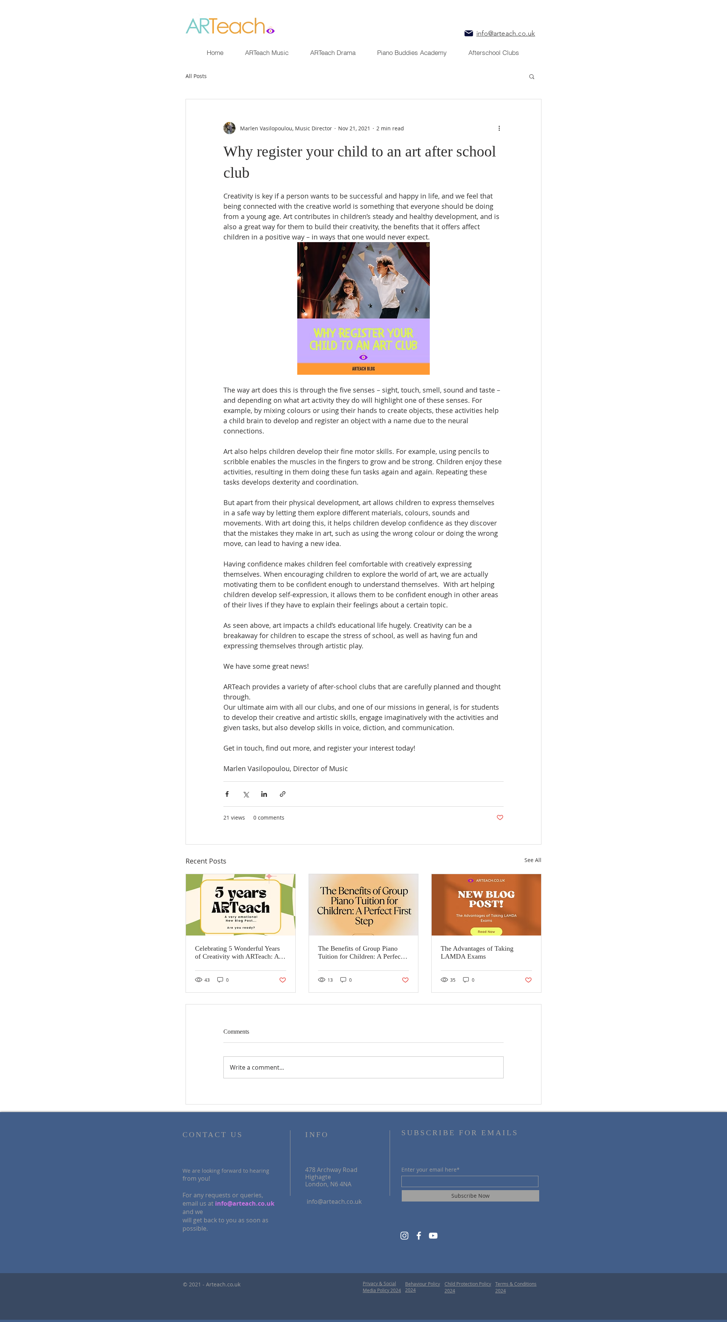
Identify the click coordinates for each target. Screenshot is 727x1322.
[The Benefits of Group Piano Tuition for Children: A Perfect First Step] (363, 905)
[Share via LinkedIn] (264, 794)
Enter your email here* (430, 1169)
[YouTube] (433, 1235)
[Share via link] (282, 794)
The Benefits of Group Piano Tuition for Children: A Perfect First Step (360, 953)
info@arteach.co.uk (245, 1203)
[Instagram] (404, 1235)
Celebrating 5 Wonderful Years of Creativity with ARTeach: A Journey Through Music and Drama (237, 953)
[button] (531, 76)
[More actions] (499, 128)
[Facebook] (418, 1235)
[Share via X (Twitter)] (245, 794)
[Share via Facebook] (227, 794)
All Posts (196, 76)
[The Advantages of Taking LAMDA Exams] (486, 905)
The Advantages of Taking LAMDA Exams (477, 952)
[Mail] (469, 33)
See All (532, 860)
